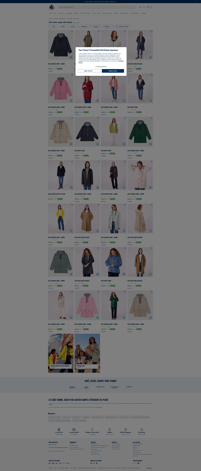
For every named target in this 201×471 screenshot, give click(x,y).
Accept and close (113, 71)
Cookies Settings (101, 66)
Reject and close (88, 71)
